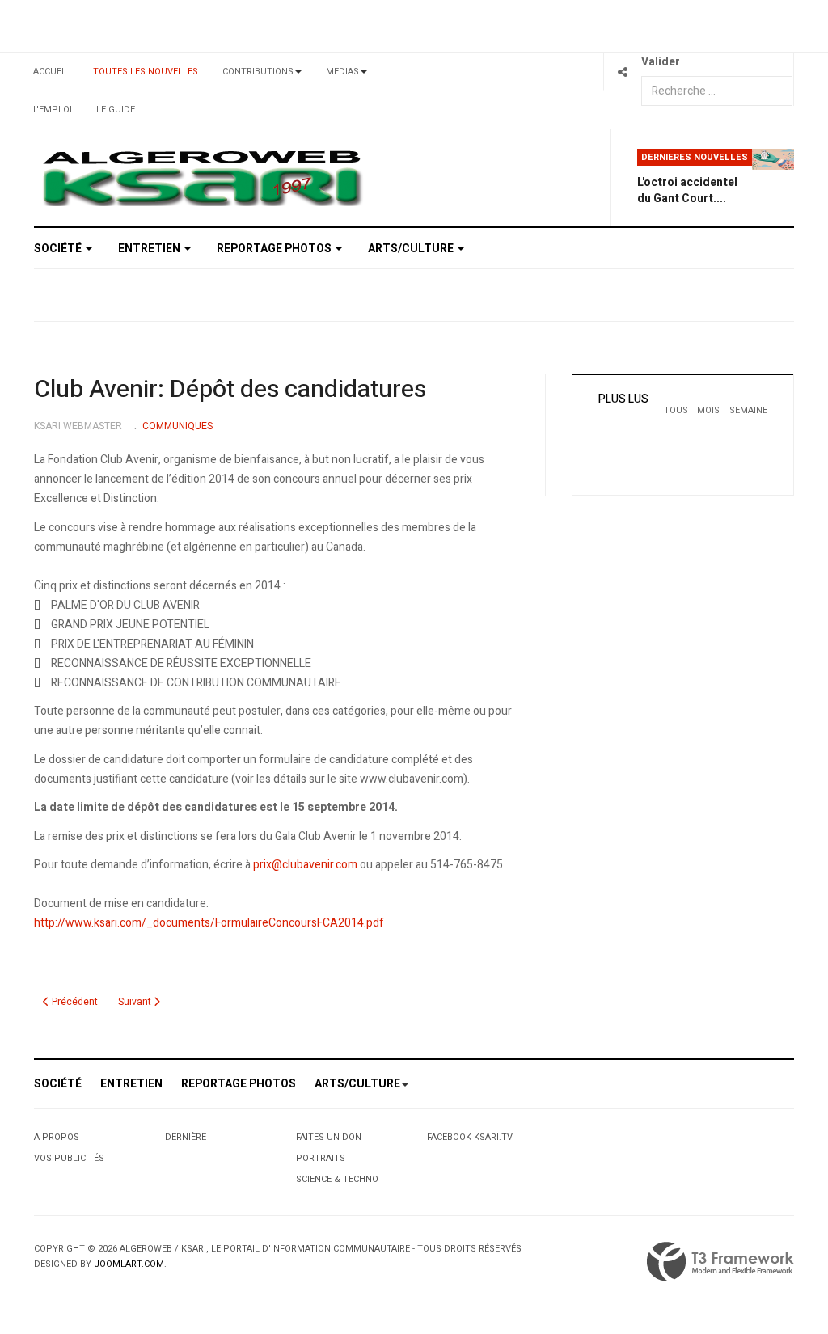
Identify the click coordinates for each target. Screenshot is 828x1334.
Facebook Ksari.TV (470, 1137)
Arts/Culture (412, 248)
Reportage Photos (275, 248)
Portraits (320, 1158)
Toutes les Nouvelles (145, 71)
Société (59, 248)
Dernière (185, 1137)
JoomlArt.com (129, 1264)
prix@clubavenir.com (305, 864)
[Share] (622, 72)
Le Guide (115, 109)
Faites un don (328, 1137)
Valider (660, 61)
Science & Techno (337, 1179)
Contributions (258, 71)
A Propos (56, 1137)
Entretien (150, 248)
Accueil (51, 71)
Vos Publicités (69, 1158)
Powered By (720, 1262)
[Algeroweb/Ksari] (202, 177)
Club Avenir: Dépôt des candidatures (230, 389)
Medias (342, 71)
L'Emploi (52, 109)
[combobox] (716, 91)
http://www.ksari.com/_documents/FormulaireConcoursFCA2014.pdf (209, 922)
